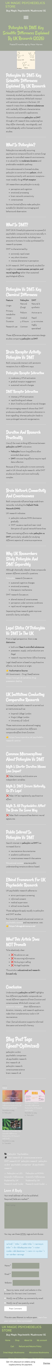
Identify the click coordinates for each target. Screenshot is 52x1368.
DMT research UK (12, 1161)
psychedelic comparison (21, 1165)
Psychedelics (22, 1154)
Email (8, 1274)
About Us (28, 1340)
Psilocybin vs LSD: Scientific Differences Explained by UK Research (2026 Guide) (11, 1105)
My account (42, 1340)
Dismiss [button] (46, 1363)
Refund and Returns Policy (30, 1346)
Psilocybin (10, 578)
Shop (17, 1340)
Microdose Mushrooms (39, 1352)
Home (7, 1340)
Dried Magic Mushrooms (13, 1352)
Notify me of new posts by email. (20, 1303)
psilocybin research (29, 1161)
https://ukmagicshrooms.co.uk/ (22, 926)
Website (8, 1283)
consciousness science (32, 1158)
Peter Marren (36, 44)
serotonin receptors (14, 1007)
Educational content (14, 863)
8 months (20, 44)
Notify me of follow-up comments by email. (25, 1298)
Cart (12, 1346)
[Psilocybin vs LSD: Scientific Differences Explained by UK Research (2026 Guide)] (12, 1096)
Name (8, 1266)
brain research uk (14, 1158)
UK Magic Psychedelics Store (25, 4)
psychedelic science (14, 922)
